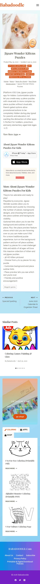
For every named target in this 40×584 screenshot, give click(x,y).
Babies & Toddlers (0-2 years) (19, 71)
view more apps (10, 134)
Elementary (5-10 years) (15, 74)
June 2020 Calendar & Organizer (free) (31, 302)
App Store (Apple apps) (17, 66)
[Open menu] (37, 5)
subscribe (20, 178)
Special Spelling (9, 299)
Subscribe (30, 555)
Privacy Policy (20, 558)
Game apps (30, 74)
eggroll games (10, 287)
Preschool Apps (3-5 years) (19, 77)
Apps (29, 66)
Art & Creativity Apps (19, 68)
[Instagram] (24, 580)
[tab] (15, 368)
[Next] (34, 346)
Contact (19, 555)
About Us (9, 555)
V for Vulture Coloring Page (18, 526)
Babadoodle (11, 361)
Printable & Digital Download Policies (20, 563)
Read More (11, 468)
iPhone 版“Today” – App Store (24, 153)
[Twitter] (20, 580)
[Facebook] (15, 580)
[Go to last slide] (6, 346)
